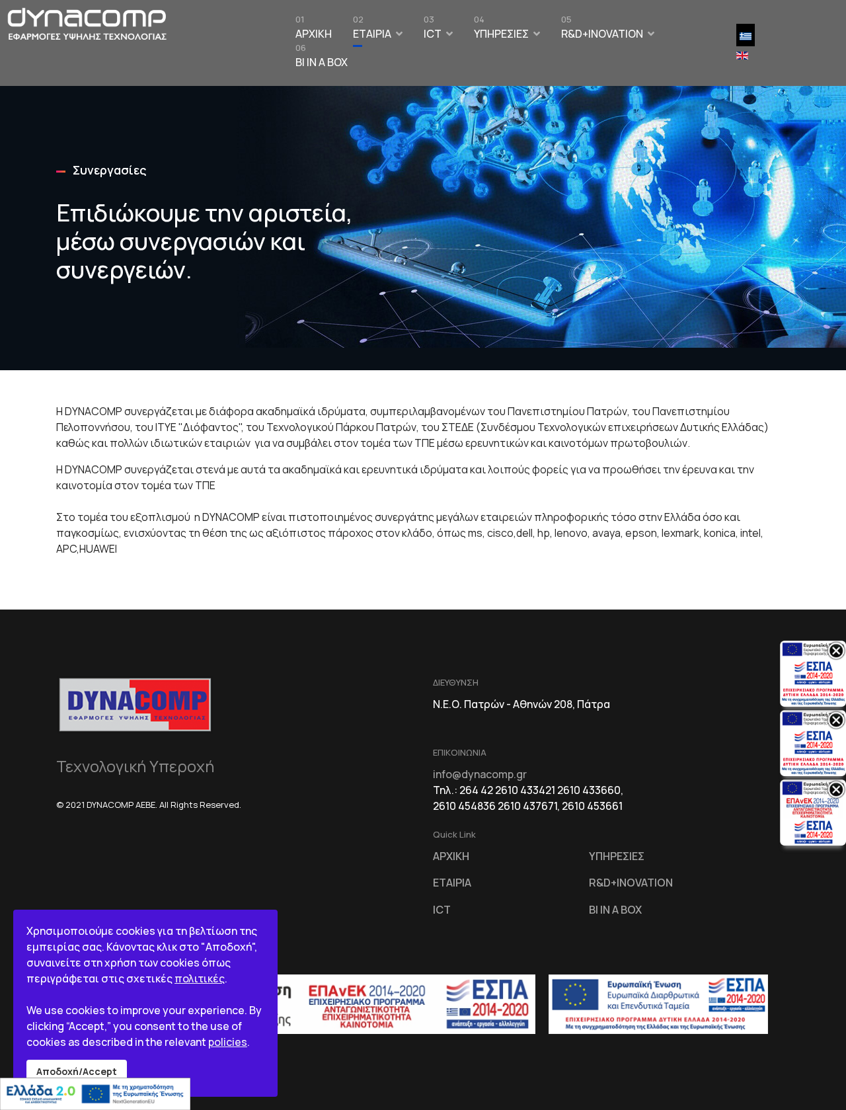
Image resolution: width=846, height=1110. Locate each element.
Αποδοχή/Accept (76, 1071)
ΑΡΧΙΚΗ (313, 30)
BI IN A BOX (321, 58)
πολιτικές (199, 978)
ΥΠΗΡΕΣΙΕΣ (501, 30)
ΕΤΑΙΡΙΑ (372, 30)
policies (227, 1042)
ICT (433, 30)
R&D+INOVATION (602, 30)
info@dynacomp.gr (480, 774)
